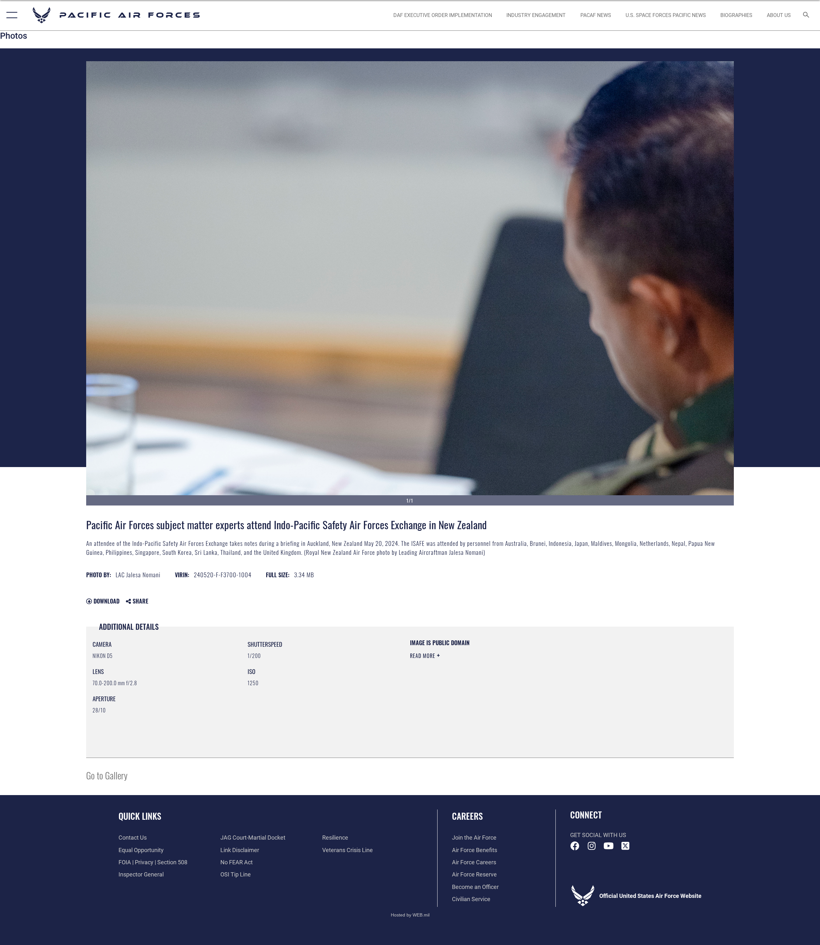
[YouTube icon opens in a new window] (608, 846)
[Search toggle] (806, 15)
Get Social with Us (598, 835)
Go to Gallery (106, 775)
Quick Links (140, 815)
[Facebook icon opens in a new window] (575, 846)
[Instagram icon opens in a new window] (591, 846)
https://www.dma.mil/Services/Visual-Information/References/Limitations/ (485, 687)
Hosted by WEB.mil (410, 914)
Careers (467, 815)
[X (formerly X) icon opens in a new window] (625, 846)
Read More (423, 656)
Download (105, 601)
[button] (10, 15)
